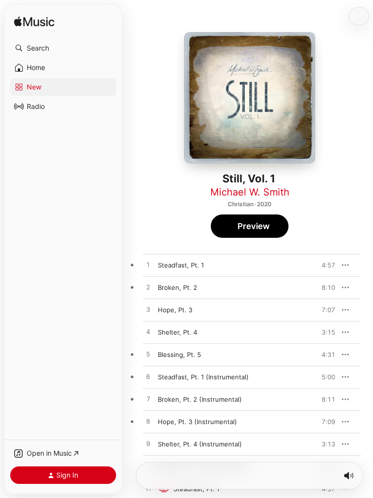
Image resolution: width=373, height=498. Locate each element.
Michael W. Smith (249, 192)
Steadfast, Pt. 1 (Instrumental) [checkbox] (203, 377)
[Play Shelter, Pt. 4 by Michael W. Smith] (148, 332)
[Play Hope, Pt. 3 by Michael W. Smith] (148, 309)
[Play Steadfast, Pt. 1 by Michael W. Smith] (148, 265)
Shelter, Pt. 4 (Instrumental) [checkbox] (200, 444)
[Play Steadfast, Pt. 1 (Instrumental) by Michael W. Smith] (148, 377)
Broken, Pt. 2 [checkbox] (177, 287)
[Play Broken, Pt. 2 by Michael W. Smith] (148, 287)
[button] (63, 48)
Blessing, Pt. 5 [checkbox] (179, 354)
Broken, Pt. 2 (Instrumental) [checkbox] (200, 399)
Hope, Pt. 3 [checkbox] (175, 310)
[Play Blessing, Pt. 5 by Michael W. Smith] (148, 354)
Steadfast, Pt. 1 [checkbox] (181, 265)
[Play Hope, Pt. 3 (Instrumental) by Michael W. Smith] (148, 421)
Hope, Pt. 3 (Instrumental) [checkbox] (197, 422)
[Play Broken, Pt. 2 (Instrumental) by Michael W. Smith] (148, 399)
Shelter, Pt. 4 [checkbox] (177, 332)
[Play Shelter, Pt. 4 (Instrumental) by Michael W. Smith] (148, 444)
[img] (34, 22)
